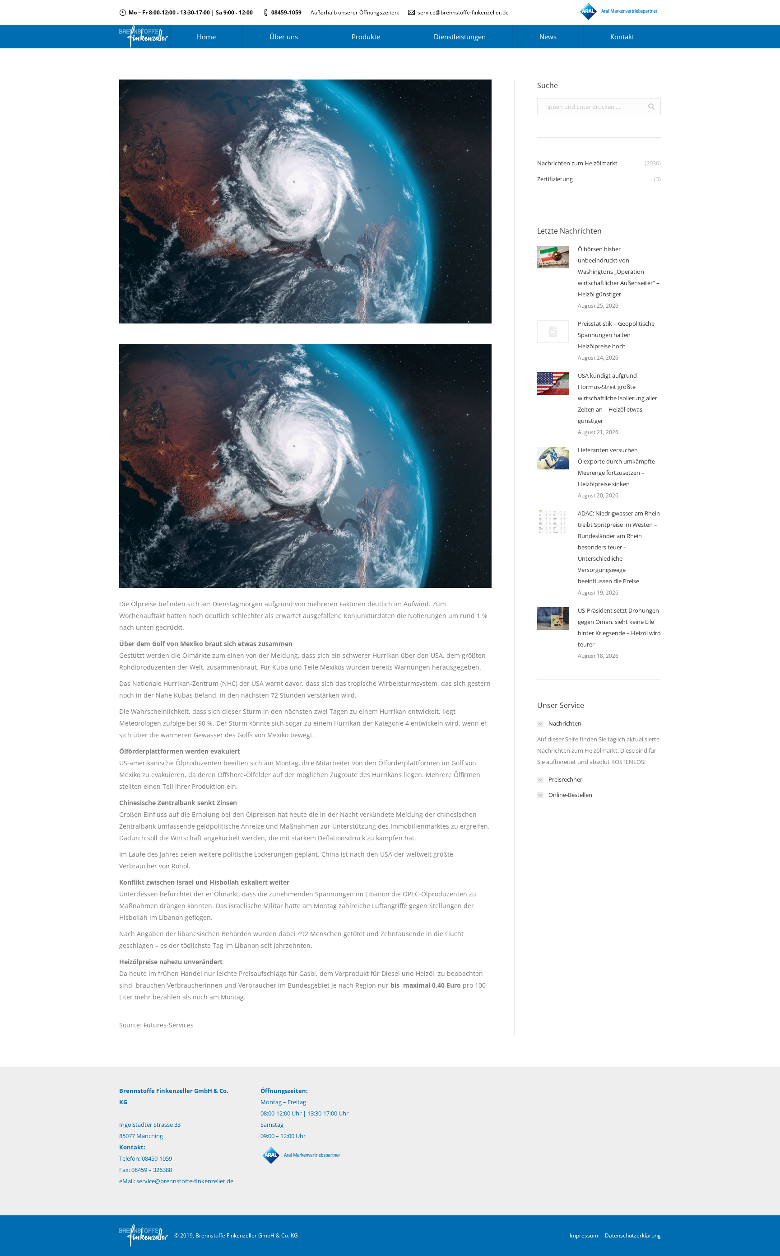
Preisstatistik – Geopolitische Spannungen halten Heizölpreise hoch (616, 334)
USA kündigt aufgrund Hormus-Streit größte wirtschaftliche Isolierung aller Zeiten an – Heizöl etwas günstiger (617, 398)
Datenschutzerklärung (633, 1235)
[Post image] (553, 257)
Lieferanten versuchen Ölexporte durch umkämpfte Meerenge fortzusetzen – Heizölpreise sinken (616, 467)
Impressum (584, 1235)
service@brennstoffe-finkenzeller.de (463, 12)
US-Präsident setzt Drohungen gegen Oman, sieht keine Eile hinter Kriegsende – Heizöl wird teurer (619, 627)
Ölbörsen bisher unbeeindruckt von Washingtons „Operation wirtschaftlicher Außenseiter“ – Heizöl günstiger (618, 271)
